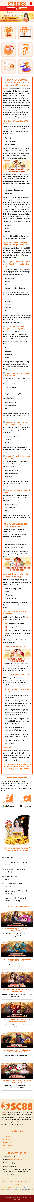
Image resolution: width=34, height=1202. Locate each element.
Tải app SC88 (7, 1136)
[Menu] (31, 3)
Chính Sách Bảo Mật (23, 1182)
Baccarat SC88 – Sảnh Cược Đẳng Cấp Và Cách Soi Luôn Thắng (17, 990)
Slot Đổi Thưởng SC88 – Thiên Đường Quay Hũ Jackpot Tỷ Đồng (17, 1050)
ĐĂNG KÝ (11, 9)
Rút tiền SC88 (7, 1146)
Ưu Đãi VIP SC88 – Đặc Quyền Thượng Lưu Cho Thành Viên (17, 929)
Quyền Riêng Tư (17, 1184)
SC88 (5, 89)
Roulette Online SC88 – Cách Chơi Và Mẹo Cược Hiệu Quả (17, 1081)
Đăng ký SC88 (7, 1139)
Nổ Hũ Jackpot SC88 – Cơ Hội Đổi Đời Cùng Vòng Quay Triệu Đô (17, 1020)
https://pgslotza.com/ (16, 1160)
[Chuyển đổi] (3, 858)
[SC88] (17, 3)
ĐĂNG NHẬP (22, 9)
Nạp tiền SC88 (7, 1143)
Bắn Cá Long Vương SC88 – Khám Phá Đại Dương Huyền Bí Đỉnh (17, 959)
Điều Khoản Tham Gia (9, 1182)
